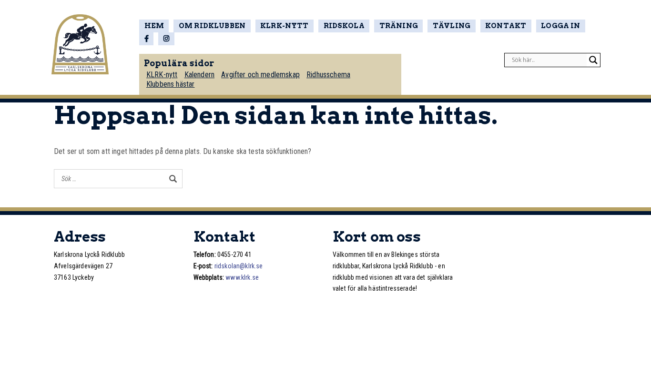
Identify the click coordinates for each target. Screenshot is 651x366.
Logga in (560, 25)
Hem (154, 25)
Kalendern (199, 74)
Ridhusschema (328, 74)
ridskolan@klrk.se (238, 266)
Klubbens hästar (170, 84)
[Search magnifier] (593, 60)
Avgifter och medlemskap (260, 74)
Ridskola (344, 25)
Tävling (451, 25)
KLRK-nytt (284, 25)
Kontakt (505, 25)
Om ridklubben (212, 25)
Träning (398, 25)
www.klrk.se (242, 277)
